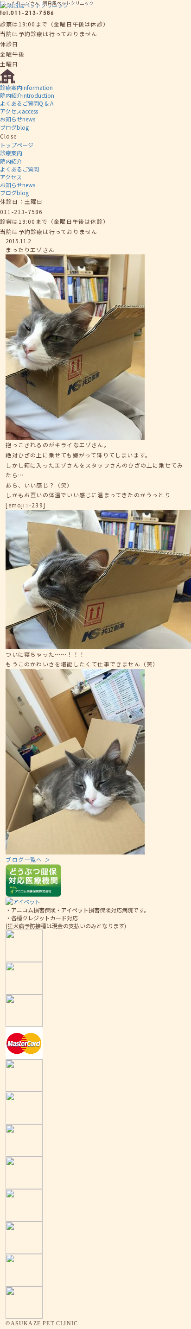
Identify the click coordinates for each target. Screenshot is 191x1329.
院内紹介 (27, 95)
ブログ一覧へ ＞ (28, 859)
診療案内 (26, 87)
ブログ (14, 127)
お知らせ (17, 119)
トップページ (16, 145)
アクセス (19, 111)
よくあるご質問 (26, 103)
